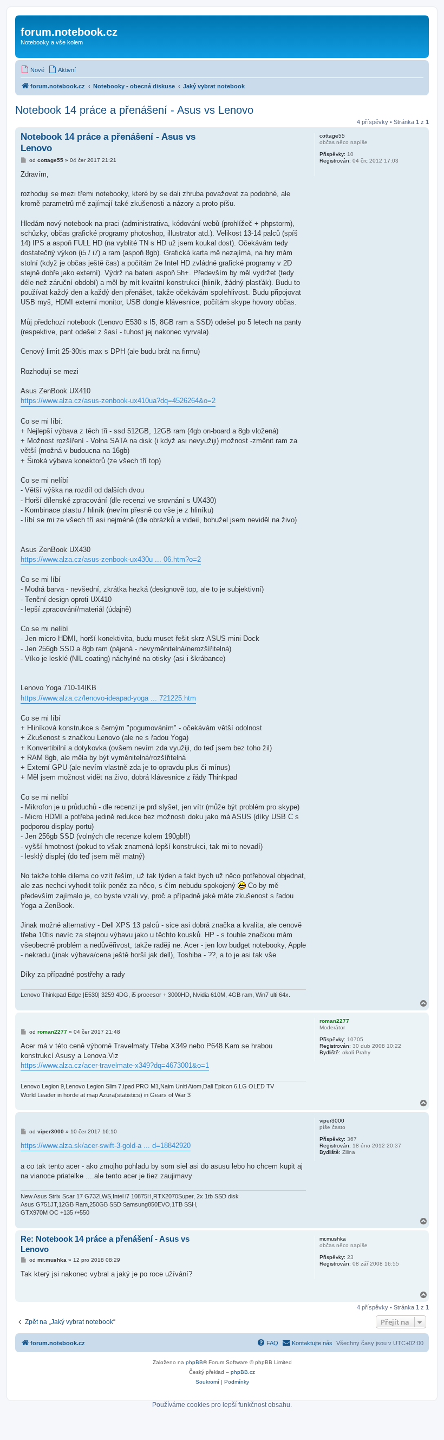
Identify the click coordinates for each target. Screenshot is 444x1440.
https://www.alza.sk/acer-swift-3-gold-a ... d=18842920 (106, 1145)
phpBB (194, 1362)
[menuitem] (32, 69)
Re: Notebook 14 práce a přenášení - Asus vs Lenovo (105, 1244)
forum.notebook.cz (69, 32)
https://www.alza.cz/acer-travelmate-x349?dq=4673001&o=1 (115, 1065)
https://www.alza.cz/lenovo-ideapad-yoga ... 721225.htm (108, 698)
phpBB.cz (243, 1372)
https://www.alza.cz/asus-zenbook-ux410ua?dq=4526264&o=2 (118, 401)
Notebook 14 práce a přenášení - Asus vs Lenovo (134, 110)
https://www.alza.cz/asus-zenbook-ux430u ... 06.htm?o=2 (111, 559)
